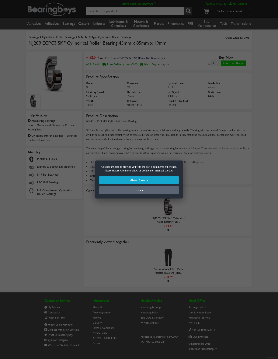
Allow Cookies (139, 180)
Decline (139, 190)
